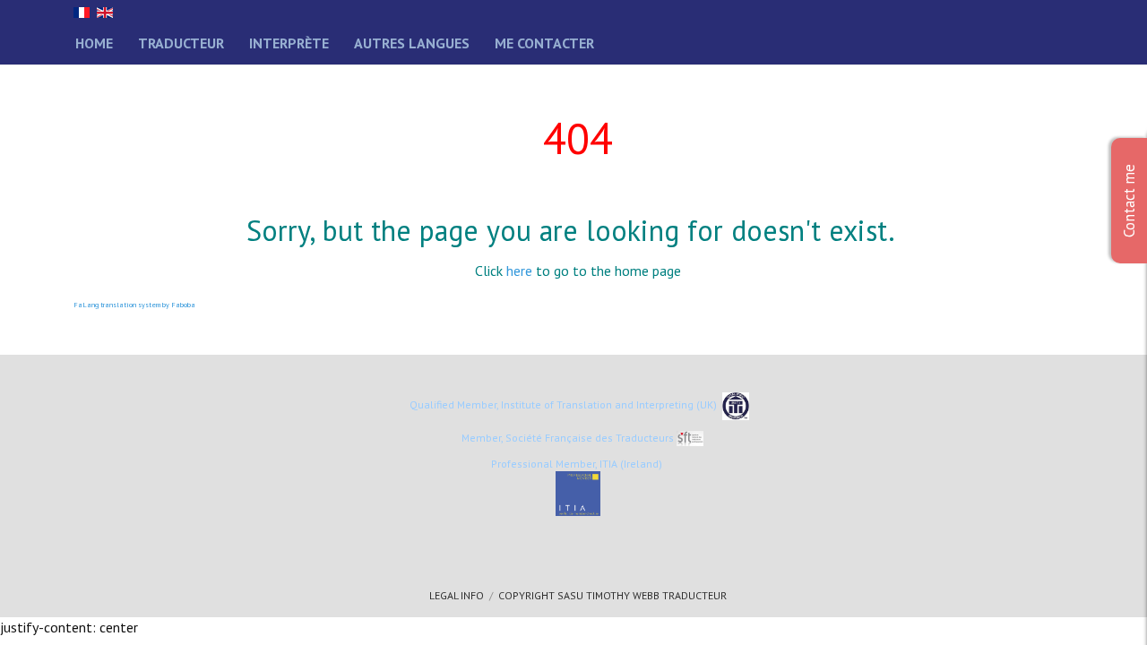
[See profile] (577, 493)
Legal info (456, 595)
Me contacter (544, 43)
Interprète (289, 43)
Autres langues (412, 43)
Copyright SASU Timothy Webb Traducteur (612, 595)
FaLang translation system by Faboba (134, 304)
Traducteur (181, 43)
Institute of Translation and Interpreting (597, 404)
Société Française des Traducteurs (589, 437)
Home (94, 43)
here (519, 271)
